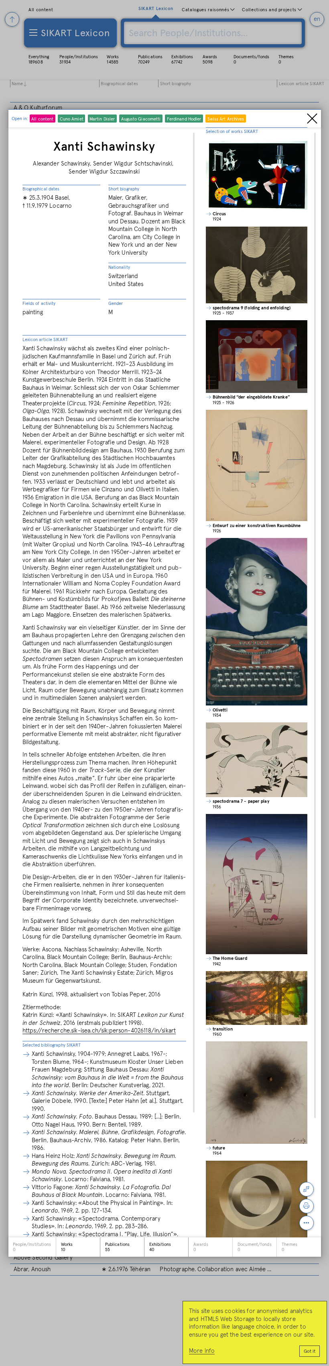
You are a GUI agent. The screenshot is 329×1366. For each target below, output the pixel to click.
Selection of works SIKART (232, 131)
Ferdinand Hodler (184, 119)
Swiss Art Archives (225, 119)
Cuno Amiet (71, 119)
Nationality (119, 267)
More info (202, 1351)
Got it (309, 1351)
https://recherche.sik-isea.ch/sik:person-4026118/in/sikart (99, 1031)
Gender (115, 303)
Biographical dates (41, 189)
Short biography (124, 189)
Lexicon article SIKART (45, 339)
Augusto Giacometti (141, 119)
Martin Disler (102, 119)
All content (42, 119)
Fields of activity (39, 303)
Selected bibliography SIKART (51, 1045)
